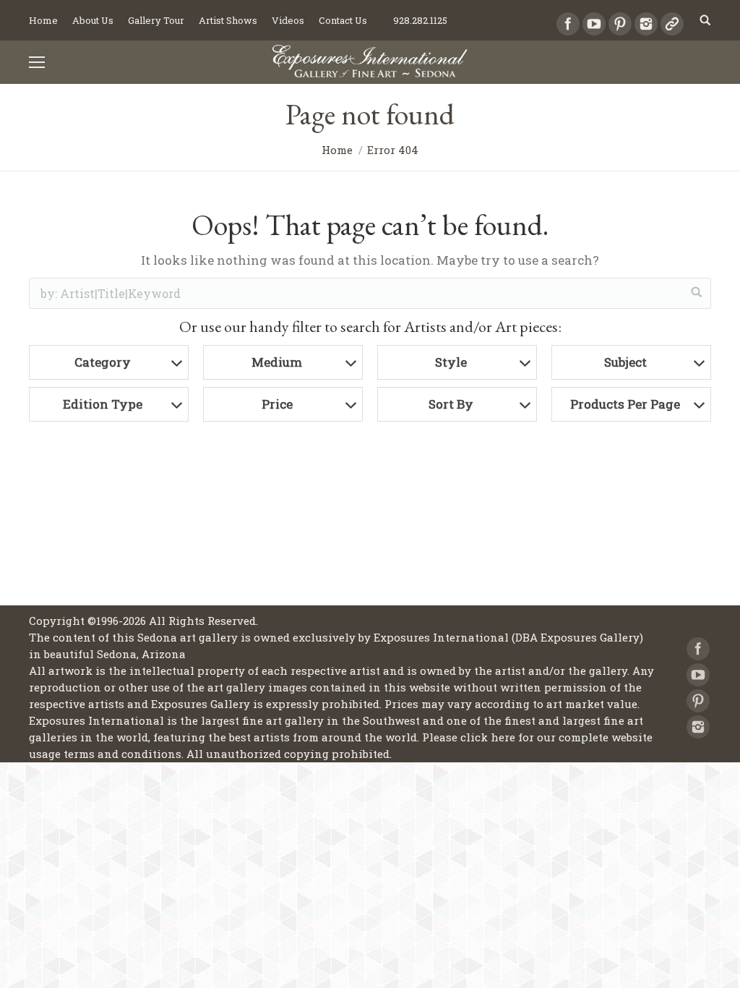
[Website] (672, 23)
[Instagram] (646, 23)
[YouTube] (594, 23)
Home (337, 149)
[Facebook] (568, 23)
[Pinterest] (620, 23)
